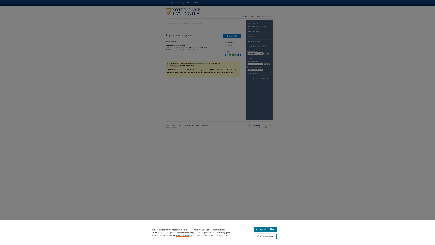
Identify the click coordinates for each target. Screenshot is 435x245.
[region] (217, 232)
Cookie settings (182, 235)
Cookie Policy (223, 235)
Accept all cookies (265, 229)
